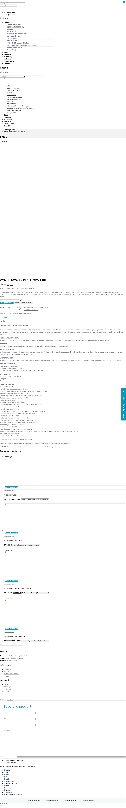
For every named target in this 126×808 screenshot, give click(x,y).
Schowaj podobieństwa (14, 760)
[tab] (65, 317)
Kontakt (7, 691)
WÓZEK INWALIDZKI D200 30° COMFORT (18, 588)
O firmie (6, 684)
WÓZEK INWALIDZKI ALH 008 (13, 540)
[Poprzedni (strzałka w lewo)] (0, 805)
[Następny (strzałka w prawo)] (2, 805)
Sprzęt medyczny (12, 313)
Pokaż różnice (11, 763)
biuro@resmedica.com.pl (15, 658)
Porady (6, 676)
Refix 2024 (10, 700)
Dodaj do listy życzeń (26, 302)
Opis (5, 317)
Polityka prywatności (11, 674)
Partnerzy (7, 689)
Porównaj (16, 302)
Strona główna (9, 130)
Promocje (7, 687)
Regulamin (7, 669)
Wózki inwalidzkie (25, 313)
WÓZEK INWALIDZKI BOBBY (13, 495)
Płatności (7, 672)
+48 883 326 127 (31, 310)
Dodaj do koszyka (6, 303)
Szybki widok (31, 499)
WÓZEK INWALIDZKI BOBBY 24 (14, 636)
